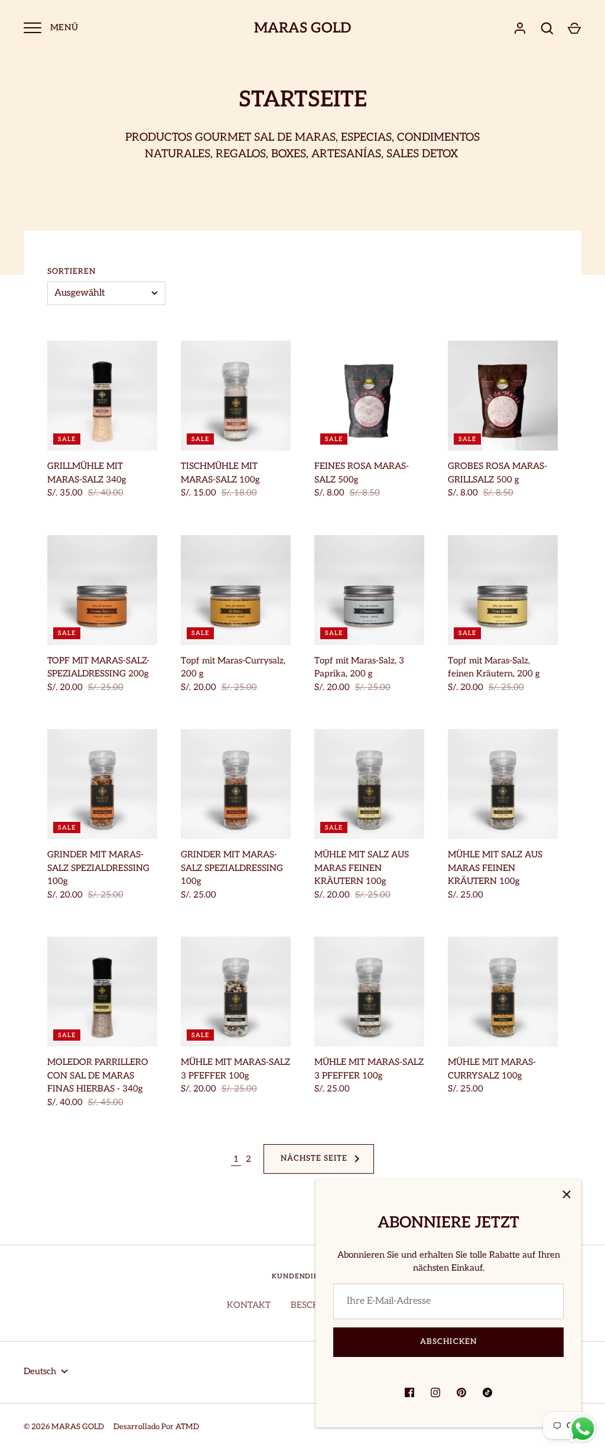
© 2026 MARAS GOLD (64, 1426)
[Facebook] (409, 1392)
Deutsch (40, 1371)
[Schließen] (567, 1194)
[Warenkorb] (574, 28)
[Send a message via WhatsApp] (583, 1429)
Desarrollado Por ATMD (156, 1426)
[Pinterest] (461, 1392)
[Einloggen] (520, 28)
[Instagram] (435, 1392)
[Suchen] (547, 28)
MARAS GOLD (302, 28)
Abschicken (448, 1341)
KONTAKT (249, 1305)
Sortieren (71, 271)
